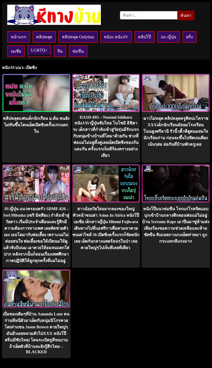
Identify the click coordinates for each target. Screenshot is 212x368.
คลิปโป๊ (144, 37)
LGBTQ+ (39, 50)
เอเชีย (16, 51)
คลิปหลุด (44, 37)
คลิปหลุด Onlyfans (78, 37)
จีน (60, 51)
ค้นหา (185, 15)
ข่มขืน (78, 51)
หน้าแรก (18, 37)
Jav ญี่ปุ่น (168, 37)
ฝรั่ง (189, 37)
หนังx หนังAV (116, 37)
